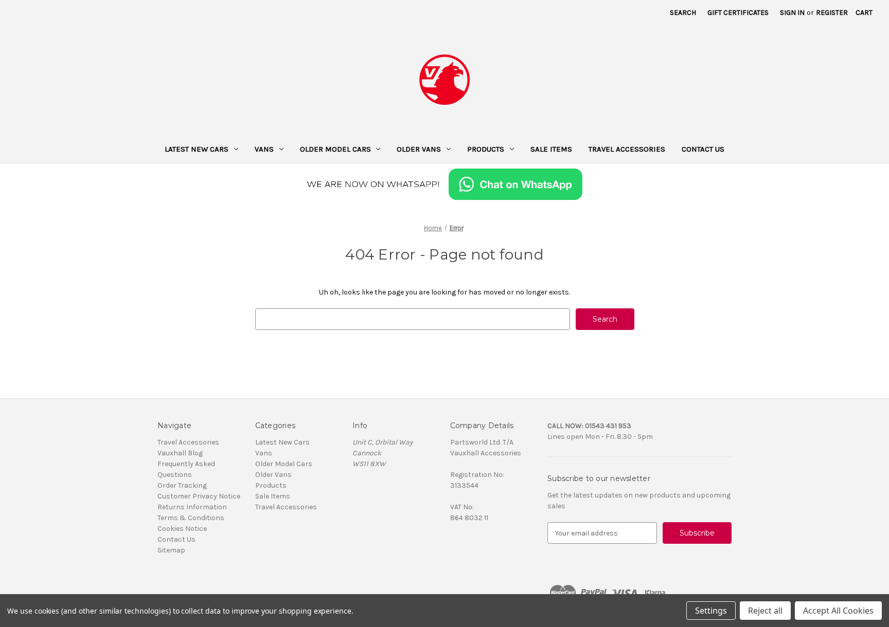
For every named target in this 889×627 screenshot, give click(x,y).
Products (485, 149)
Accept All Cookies (838, 610)
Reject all (765, 610)
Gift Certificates (738, 12)
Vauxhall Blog (180, 453)
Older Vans (419, 149)
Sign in (792, 12)
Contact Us (703, 149)
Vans (264, 149)
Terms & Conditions (190, 517)
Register (832, 12)
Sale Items (551, 149)
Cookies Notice (182, 528)
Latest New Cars (196, 149)
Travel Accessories (627, 149)
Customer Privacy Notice (198, 496)
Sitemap (171, 550)
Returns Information (192, 507)
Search (683, 12)
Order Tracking (182, 485)
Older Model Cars (335, 149)
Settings (711, 610)
